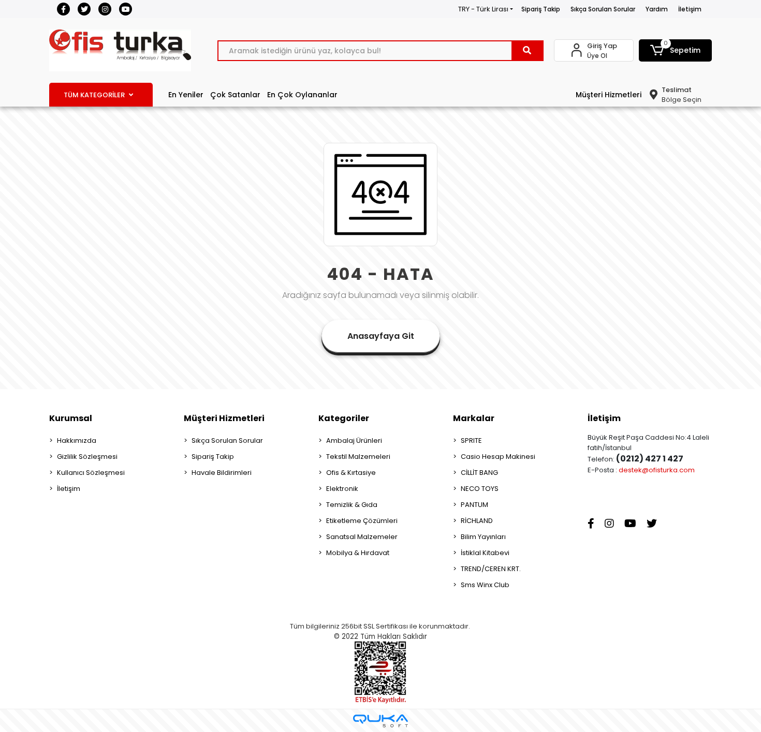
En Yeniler (185, 94)
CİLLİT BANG (479, 472)
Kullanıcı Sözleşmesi (91, 472)
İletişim (689, 9)
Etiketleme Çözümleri (362, 521)
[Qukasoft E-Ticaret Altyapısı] (380, 720)
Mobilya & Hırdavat (357, 553)
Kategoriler (343, 418)
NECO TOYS (480, 489)
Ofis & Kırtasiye (351, 472)
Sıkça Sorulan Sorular (602, 9)
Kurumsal (70, 418)
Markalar (473, 418)
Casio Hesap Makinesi (498, 456)
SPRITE (471, 440)
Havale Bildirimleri (222, 472)
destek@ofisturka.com (657, 470)
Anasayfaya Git (380, 336)
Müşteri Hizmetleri (608, 94)
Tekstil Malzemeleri (358, 456)
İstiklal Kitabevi (485, 553)
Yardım (657, 9)
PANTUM (474, 505)
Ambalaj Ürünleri (354, 440)
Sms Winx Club (485, 585)
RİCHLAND (477, 521)
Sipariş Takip (540, 9)
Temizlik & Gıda (351, 505)
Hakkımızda (76, 440)
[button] (675, 50)
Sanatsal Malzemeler (362, 537)
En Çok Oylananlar (302, 94)
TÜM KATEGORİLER (94, 95)
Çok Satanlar (235, 94)
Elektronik (342, 489)
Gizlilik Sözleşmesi (87, 456)
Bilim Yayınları (483, 537)
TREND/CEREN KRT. (491, 569)
